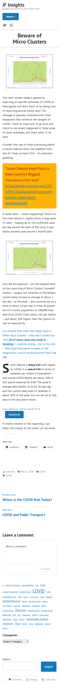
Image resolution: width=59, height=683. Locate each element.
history (45, 601)
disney (25, 597)
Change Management (10, 592)
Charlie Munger (25, 592)
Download (14, 414)
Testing (24, 624)
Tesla (17, 623)
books (43, 585)
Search (6, 659)
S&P (19, 615)
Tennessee (8, 623)
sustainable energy (37, 619)
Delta (20, 597)
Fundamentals (34, 601)
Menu (12, 16)
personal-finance (47, 611)
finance (49, 596)
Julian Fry (10, 471)
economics (34, 597)
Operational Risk (33, 611)
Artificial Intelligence (12, 585)
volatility (48, 624)
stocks (15, 619)
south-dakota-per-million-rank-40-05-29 (21, 409)
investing (26, 605)
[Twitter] (5, 25)
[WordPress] (10, 25)
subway (22, 619)
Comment (46, 569)
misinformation (8, 611)
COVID (42, 471)
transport (39, 623)
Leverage (36, 605)
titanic (31, 624)
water (5, 628)
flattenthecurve (11, 601)
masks (43, 606)
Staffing (35, 615)
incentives (17, 606)
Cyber (48, 592)
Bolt (37, 585)
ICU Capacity (7, 606)
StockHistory (7, 619)
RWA (14, 615)
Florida (24, 601)
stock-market (44, 615)
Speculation (26, 615)
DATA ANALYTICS (9, 597)
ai (3, 585)
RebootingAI (7, 615)
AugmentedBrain (28, 585)
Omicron (20, 610)
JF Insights (13, 5)
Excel (42, 597)
